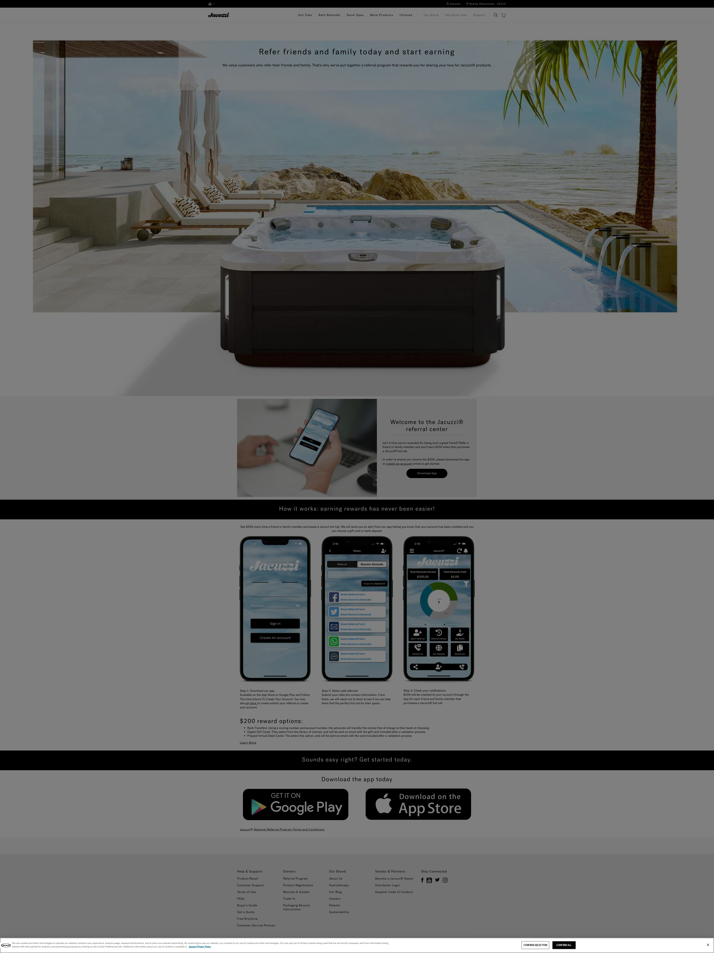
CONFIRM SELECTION (535, 945)
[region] (357, 945)
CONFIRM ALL (564, 945)
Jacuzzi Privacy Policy (200, 946)
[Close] (708, 945)
